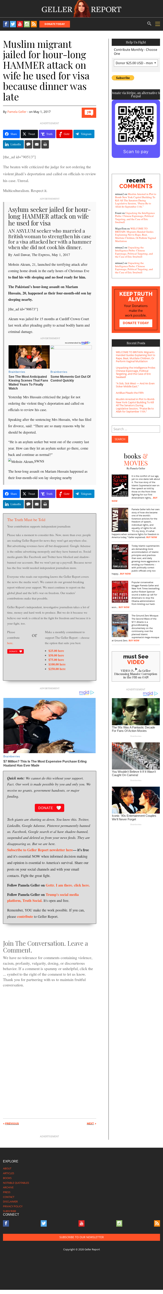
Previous (12, 1123)
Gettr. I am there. (59, 885)
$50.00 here (56, 655)
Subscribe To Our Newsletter (81, 1237)
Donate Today (55, 24)
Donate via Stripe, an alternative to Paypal (136, 94)
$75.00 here (56, 659)
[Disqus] (49, 1046)
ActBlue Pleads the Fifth (130, 393)
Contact (8, 1197)
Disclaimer (10, 1201)
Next (90, 1123)
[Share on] (28, 144)
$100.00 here (57, 664)
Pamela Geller (16, 112)
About (7, 1168)
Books (7, 1178)
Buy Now (151, 537)
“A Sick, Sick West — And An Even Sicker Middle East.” (135, 385)
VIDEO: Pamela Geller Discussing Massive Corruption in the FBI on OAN (135, 674)
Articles (8, 1173)
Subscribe (9, 1211)
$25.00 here (56, 650)
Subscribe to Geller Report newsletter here (40, 849)
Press (6, 1192)
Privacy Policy (12, 1206)
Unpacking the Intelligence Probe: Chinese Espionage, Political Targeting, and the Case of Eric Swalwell (135, 217)
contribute (25, 916)
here (10, 643)
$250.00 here (57, 668)
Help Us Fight (136, 42)
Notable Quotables (16, 1183)
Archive (8, 1187)
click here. (82, 885)
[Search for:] (136, 429)
